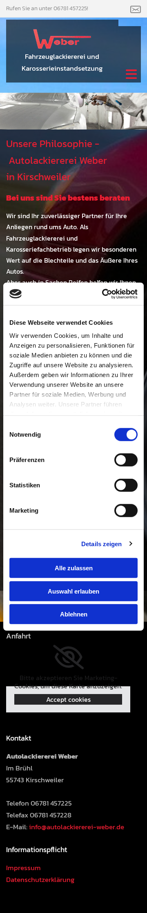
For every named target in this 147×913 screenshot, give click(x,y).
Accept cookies (68, 699)
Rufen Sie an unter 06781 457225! (47, 8)
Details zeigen (101, 543)
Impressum (23, 867)
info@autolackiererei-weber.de (76, 826)
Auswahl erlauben (73, 590)
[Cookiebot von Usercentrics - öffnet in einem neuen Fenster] (104, 293)
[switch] (126, 460)
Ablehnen (73, 614)
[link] (68, 657)
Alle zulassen (74, 568)
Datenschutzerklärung (40, 879)
